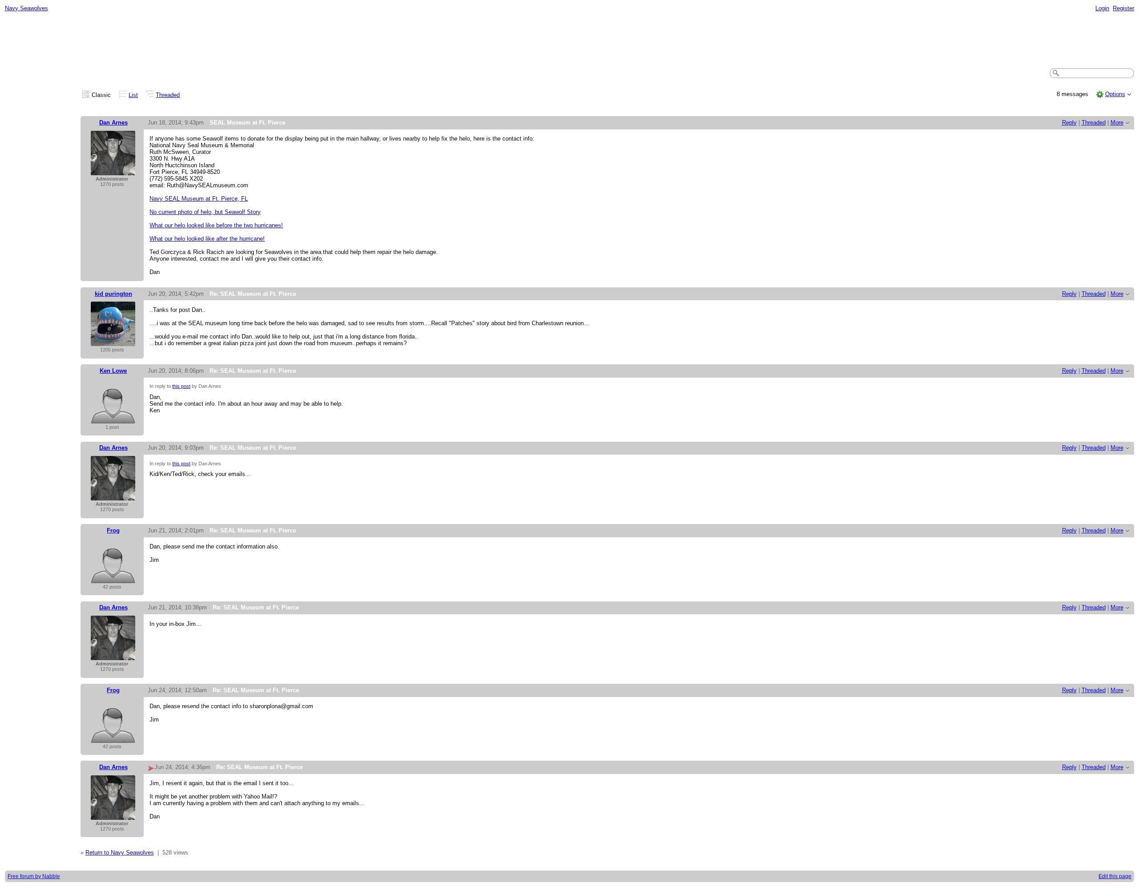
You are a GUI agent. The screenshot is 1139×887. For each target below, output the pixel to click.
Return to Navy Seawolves (119, 852)
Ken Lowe (113, 370)
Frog (113, 530)
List (133, 95)
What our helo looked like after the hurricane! (207, 238)
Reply (1069, 122)
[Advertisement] (569, 40)
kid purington (113, 293)
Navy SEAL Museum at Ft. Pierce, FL (198, 198)
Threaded (168, 95)
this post (181, 386)
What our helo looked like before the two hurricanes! (216, 225)
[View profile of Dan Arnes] (113, 170)
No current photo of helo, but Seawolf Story (205, 212)
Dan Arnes (113, 122)
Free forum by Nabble (34, 876)
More (1117, 122)
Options (1115, 94)
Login (1102, 8)
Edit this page (1115, 876)
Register (1123, 8)
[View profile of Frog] (113, 578)
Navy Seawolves (26, 8)
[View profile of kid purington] (113, 341)
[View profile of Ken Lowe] (113, 418)
